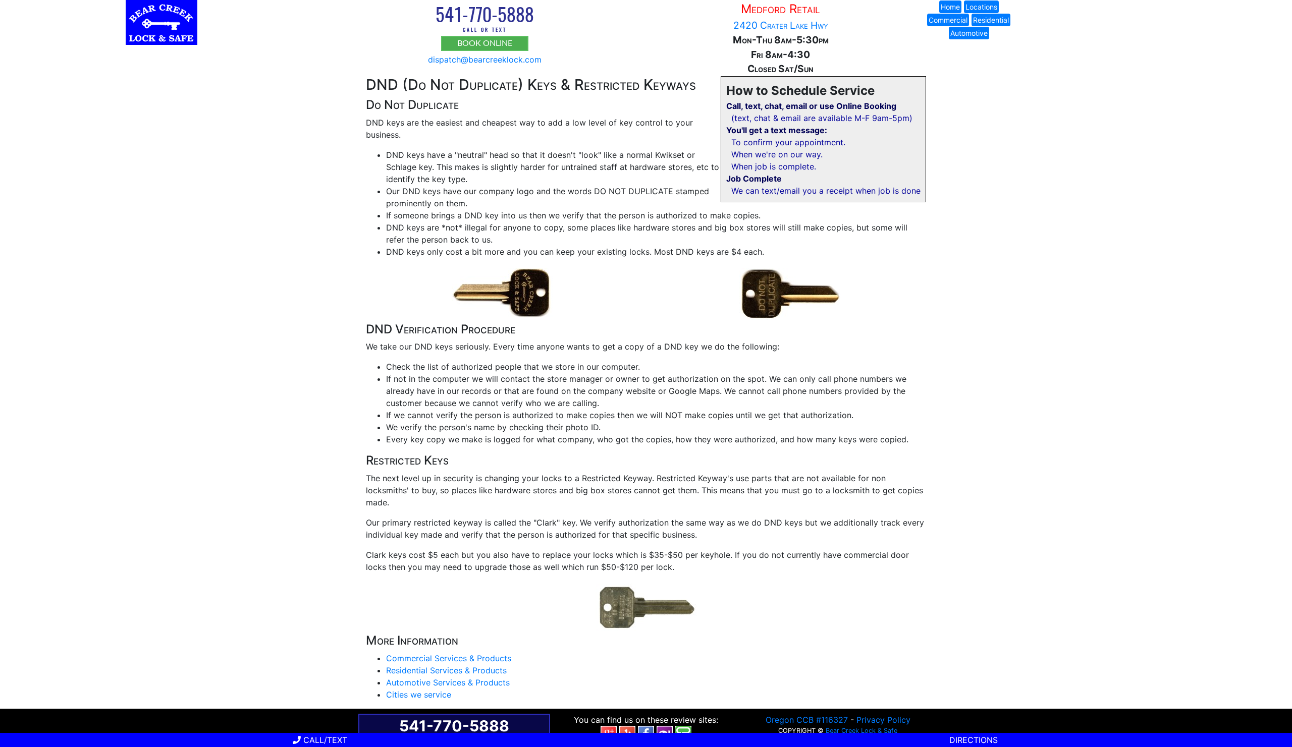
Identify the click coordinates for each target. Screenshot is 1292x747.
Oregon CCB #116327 (807, 720)
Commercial (948, 20)
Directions (972, 740)
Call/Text (324, 740)
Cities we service (418, 694)
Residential (991, 20)
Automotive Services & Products (448, 682)
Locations (981, 7)
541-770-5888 (485, 14)
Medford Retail (780, 9)
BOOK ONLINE (484, 43)
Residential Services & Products (446, 670)
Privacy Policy (883, 720)
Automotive (969, 33)
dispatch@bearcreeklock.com (485, 59)
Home (950, 7)
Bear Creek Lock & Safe (861, 730)
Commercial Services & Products (448, 658)
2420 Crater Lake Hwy (780, 25)
